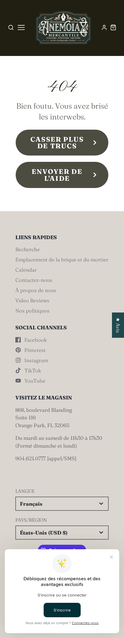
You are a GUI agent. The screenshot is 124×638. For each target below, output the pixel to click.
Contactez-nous (33, 280)
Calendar (26, 270)
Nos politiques (32, 310)
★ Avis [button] (118, 325)
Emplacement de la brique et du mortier (61, 259)
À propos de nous (35, 290)
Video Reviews (32, 300)
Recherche (27, 249)
